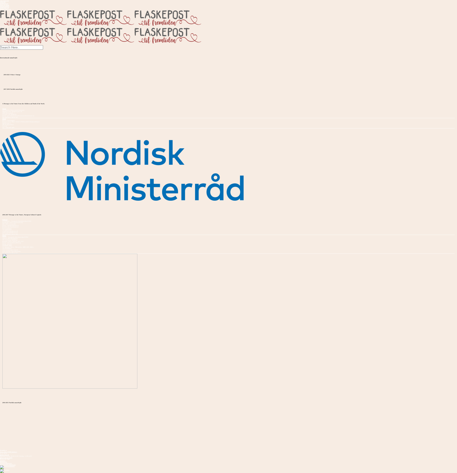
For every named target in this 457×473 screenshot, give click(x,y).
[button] (228, 108)
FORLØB (2, 2)
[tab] (228, 108)
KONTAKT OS (4, 8)
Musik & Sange (4, 5)
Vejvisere (2, 460)
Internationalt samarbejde (8, 464)
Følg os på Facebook (6, 457)
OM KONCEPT (4, 0)
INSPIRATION (4, 3)
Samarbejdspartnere (6, 463)
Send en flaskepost (5, 9)
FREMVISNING (4, 6)
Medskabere (3, 462)
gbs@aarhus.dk (4, 454)
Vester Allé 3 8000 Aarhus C (8, 452)
